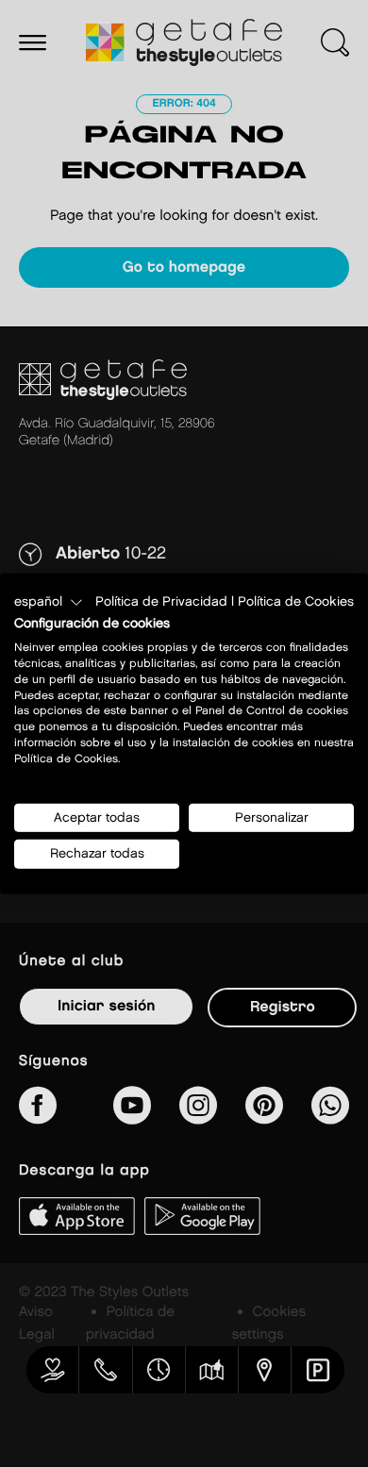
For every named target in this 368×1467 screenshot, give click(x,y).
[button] (48, 602)
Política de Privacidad (161, 601)
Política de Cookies (296, 601)
